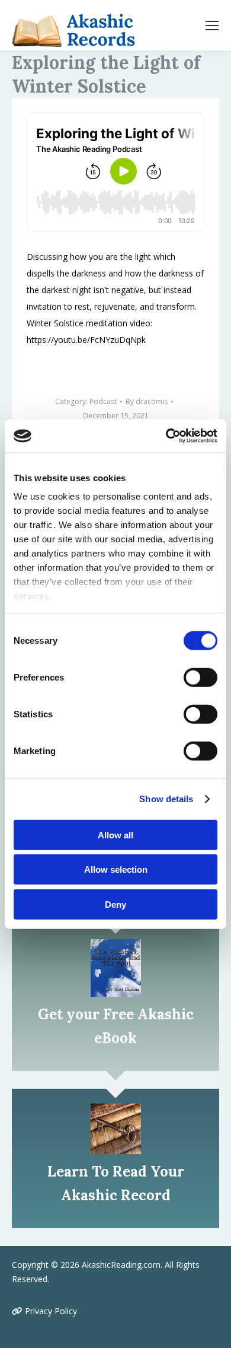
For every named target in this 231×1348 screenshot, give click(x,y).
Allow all (115, 834)
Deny (115, 904)
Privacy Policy (50, 1311)
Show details (166, 799)
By (147, 401)
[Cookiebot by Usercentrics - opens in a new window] (166, 436)
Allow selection (115, 869)
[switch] (200, 676)
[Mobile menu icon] (212, 25)
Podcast (103, 401)
